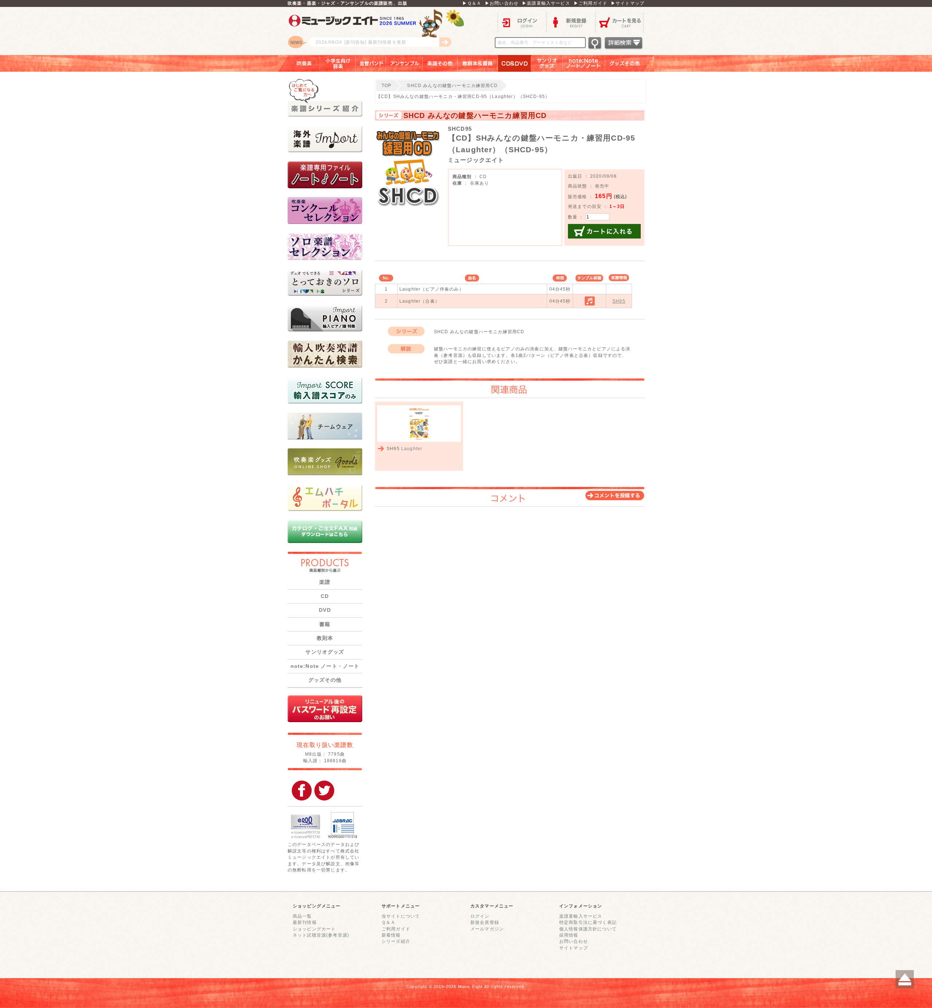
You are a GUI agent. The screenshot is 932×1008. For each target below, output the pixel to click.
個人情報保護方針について (588, 928)
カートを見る (619, 22)
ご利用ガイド (396, 928)
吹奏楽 (299, 63)
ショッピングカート (314, 928)
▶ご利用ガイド (590, 3)
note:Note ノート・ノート (325, 666)
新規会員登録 (484, 922)
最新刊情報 (305, 922)
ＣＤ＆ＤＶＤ (514, 63)
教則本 (325, 638)
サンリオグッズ (547, 63)
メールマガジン (487, 928)
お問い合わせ (573, 941)
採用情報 (568, 935)
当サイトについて (401, 916)
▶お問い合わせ (501, 3)
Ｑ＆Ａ (388, 922)
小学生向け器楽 (338, 63)
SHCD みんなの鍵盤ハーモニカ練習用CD (452, 85)
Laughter (411, 448)
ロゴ (379, 31)
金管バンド (371, 63)
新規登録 (570, 22)
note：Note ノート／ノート (584, 63)
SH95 (618, 301)
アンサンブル (404, 63)
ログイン (522, 22)
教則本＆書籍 (478, 63)
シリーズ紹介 (396, 941)
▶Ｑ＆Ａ (471, 3)
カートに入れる (604, 231)
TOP (386, 85)
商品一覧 (302, 916)
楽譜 (324, 582)
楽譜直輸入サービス (580, 916)
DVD (325, 610)
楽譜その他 (440, 63)
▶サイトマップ (627, 3)
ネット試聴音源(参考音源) (321, 935)
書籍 (324, 624)
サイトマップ (573, 947)
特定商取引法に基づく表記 (588, 922)
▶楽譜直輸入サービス (546, 3)
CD (325, 596)
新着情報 (391, 935)
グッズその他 (629, 63)
